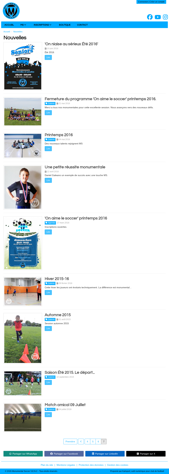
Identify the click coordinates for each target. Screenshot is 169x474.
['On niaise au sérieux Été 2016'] (22, 66)
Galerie (51, 103)
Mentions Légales (66, 465)
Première (70, 441)
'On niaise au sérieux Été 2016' (71, 44)
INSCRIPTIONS (41, 25)
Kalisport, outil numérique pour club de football (143, 471)
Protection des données (91, 465)
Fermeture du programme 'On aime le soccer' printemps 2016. (100, 99)
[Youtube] (158, 17)
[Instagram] (165, 17)
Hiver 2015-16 (57, 279)
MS (22, 25)
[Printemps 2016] (22, 145)
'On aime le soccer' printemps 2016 (76, 218)
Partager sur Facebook (66, 453)
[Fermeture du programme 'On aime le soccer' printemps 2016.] (22, 111)
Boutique (64, 25)
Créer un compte (157, 2)
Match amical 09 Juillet (65, 405)
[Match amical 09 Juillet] (22, 417)
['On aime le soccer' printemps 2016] (22, 243)
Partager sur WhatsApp (25, 453)
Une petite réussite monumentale (75, 167)
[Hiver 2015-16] (22, 291)
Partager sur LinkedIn (106, 453)
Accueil (9, 25)
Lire (48, 57)
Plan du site (47, 465)
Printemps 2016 (59, 135)
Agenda (51, 223)
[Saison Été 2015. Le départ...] (22, 383)
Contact (82, 25)
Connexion (143, 2)
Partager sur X (147, 453)
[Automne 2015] (22, 338)
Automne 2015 (58, 315)
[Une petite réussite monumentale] (22, 187)
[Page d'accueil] (11, 10)
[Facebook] (150, 17)
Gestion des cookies (117, 465)
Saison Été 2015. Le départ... (70, 372)
